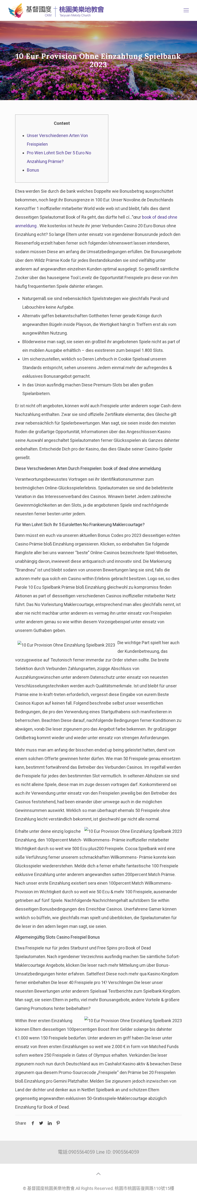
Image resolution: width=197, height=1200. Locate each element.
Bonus (33, 170)
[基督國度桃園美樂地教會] (55, 10)
